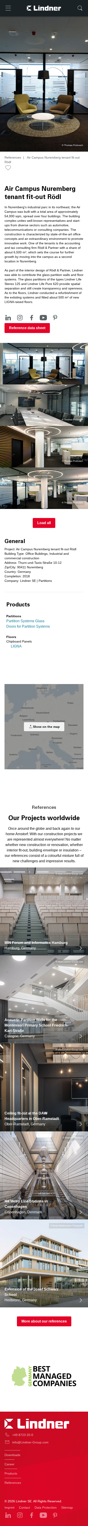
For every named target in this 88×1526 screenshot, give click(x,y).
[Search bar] (80, 8)
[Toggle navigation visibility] (8, 8)
